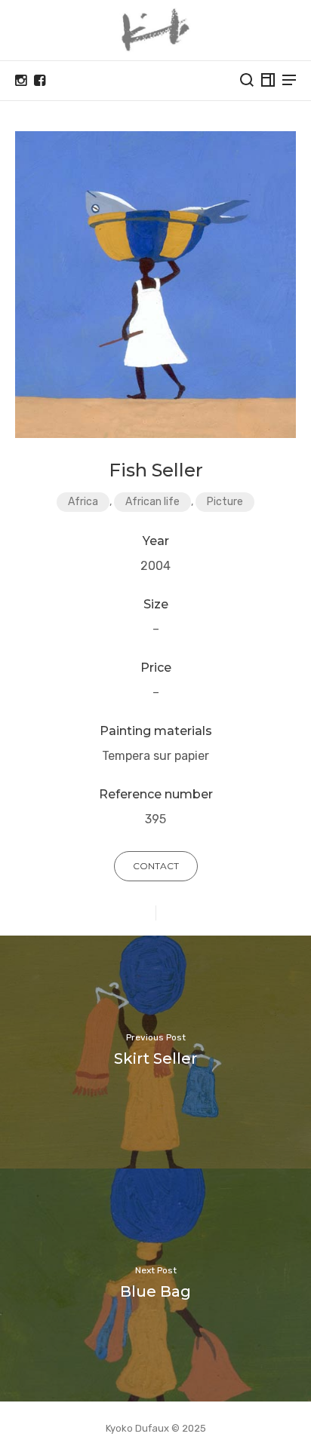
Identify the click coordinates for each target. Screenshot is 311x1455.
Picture (225, 501)
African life (152, 501)
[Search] (247, 80)
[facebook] (39, 80)
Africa (83, 501)
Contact (156, 865)
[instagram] (20, 80)
